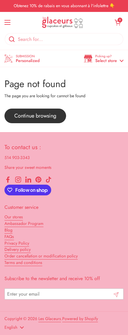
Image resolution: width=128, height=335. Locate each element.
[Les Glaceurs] (62, 22)
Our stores (13, 217)
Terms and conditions (23, 262)
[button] (104, 58)
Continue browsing (35, 116)
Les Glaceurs (49, 319)
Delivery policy (17, 249)
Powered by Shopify (80, 319)
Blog (8, 230)
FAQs (9, 237)
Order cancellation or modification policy (41, 256)
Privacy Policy (16, 243)
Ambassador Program (23, 223)
